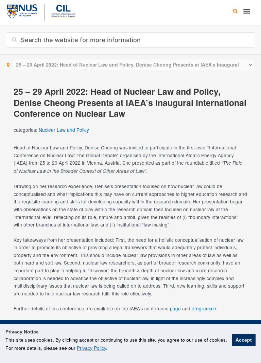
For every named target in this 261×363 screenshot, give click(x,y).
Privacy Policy (91, 348)
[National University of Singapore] (22, 10)
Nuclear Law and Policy (64, 129)
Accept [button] (244, 340)
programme (204, 308)
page (175, 308)
